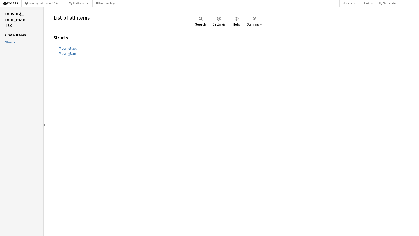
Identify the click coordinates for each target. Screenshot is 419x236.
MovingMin (67, 54)
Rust (366, 3)
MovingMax (68, 48)
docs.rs (347, 3)
